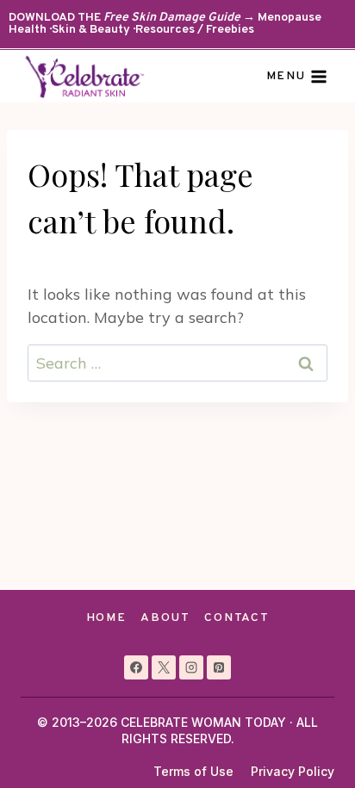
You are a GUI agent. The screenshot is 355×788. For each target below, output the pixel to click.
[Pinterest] (219, 667)
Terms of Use (193, 771)
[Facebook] (136, 667)
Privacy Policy (292, 771)
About (165, 618)
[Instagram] (191, 667)
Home (106, 618)
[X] (164, 667)
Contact (236, 618)
